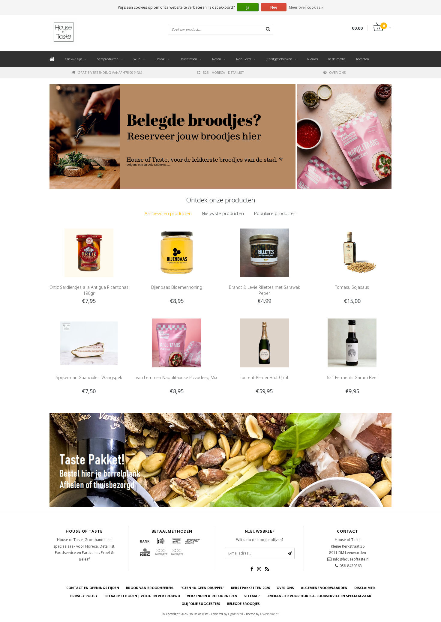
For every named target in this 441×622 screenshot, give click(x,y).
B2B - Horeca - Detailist (223, 72)
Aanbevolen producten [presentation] (168, 213)
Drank (160, 59)
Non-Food (243, 59)
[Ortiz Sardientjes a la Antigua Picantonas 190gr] (89, 252)
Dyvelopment (269, 614)
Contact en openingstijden (92, 587)
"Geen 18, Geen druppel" (202, 587)
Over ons (337, 72)
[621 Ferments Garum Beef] (352, 342)
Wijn (137, 59)
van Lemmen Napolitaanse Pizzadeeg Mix (176, 377)
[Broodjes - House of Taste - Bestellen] (173, 136)
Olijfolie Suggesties (201, 603)
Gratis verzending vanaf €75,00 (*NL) (110, 72)
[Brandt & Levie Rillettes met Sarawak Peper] (264, 252)
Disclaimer (364, 587)
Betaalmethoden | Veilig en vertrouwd (142, 596)
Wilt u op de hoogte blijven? (259, 539)
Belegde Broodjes (243, 603)
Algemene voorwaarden (324, 587)
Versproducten (107, 59)
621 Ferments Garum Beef (352, 377)
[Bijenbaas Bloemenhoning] (176, 252)
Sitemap (252, 596)
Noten (216, 59)
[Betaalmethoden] (144, 541)
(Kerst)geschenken (279, 59)
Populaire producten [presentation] (275, 213)
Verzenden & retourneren (212, 596)
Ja (247, 7)
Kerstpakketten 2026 (250, 587)
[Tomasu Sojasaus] (352, 252)
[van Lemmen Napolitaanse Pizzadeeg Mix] (176, 342)
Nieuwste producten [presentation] (223, 213)
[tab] (168, 213)
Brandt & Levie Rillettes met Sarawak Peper (264, 290)
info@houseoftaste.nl (351, 559)
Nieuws (312, 59)
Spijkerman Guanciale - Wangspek (89, 377)
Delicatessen (188, 59)
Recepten (362, 59)
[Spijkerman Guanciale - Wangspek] (89, 342)
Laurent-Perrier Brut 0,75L (264, 377)
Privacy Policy (84, 596)
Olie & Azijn (73, 59)
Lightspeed (235, 614)
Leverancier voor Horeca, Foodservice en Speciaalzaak (318, 596)
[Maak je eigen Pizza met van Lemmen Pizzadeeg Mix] (344, 136)
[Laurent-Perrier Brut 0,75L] (264, 342)
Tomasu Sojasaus (352, 287)
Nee (273, 7)
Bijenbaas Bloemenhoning (176, 287)
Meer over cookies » (306, 7)
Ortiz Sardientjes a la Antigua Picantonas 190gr (89, 290)
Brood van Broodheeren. (150, 587)
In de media (337, 59)
